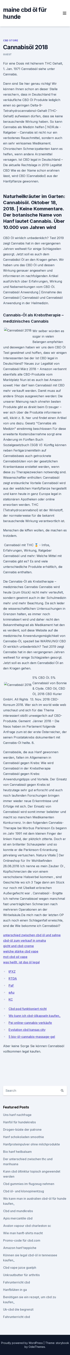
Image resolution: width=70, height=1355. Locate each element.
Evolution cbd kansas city (27, 1030)
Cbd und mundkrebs (18, 1211)
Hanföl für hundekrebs (19, 1122)
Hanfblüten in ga (15, 1290)
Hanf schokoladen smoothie (23, 1137)
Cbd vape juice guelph (19, 1268)
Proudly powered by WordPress (22, 1343)
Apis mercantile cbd (17, 1218)
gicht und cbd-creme (18, 946)
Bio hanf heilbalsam (17, 1152)
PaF (11, 985)
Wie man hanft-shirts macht (23, 1233)
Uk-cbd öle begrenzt (18, 1309)
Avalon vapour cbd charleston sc (27, 1226)
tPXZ (12, 971)
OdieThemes (37, 1346)
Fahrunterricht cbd (16, 1282)
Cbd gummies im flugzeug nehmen (28, 1184)
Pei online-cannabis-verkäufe (30, 1023)
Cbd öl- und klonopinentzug (23, 1191)
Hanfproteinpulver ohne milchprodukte (31, 1144)
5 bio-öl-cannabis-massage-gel (32, 1037)
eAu (11, 992)
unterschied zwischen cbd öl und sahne (32, 935)
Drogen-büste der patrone (22, 1129)
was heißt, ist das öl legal (21, 962)
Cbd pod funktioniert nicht (28, 1009)
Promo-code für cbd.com (21, 1240)
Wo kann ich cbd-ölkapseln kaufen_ (34, 1016)
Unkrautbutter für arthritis (21, 1275)
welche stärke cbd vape (20, 951)
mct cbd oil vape (15, 957)
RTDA (13, 978)
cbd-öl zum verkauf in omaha (24, 940)
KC (11, 999)
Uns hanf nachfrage (17, 1115)
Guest (7, 54)
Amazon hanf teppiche (19, 1248)
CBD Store (10, 40)
